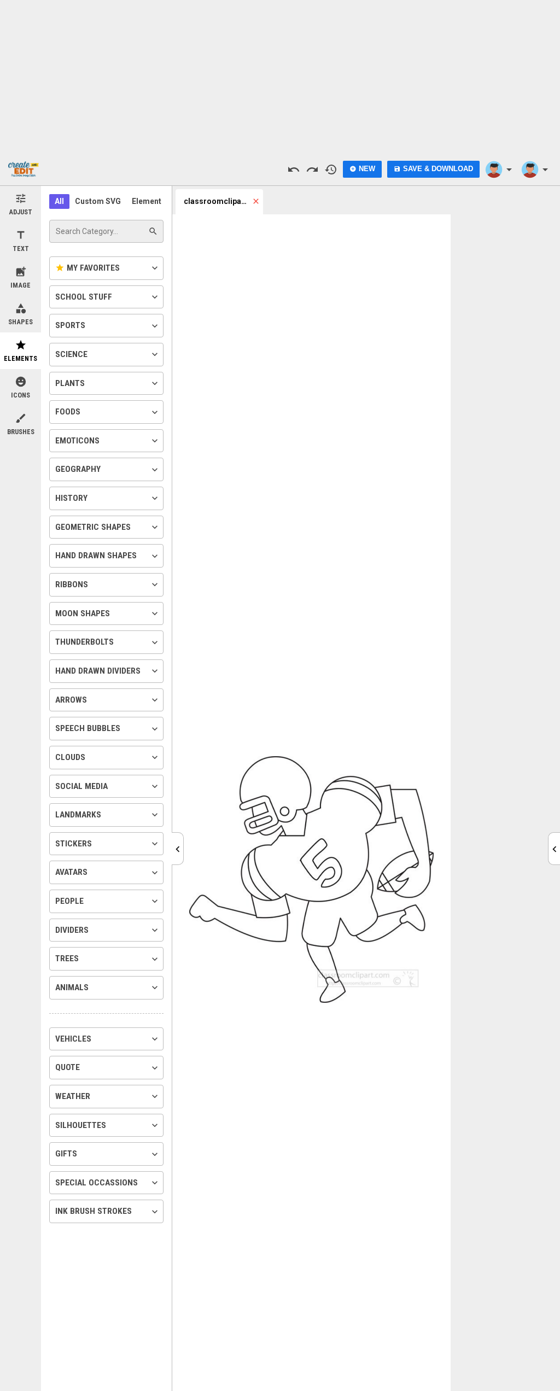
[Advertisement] (280, 76)
